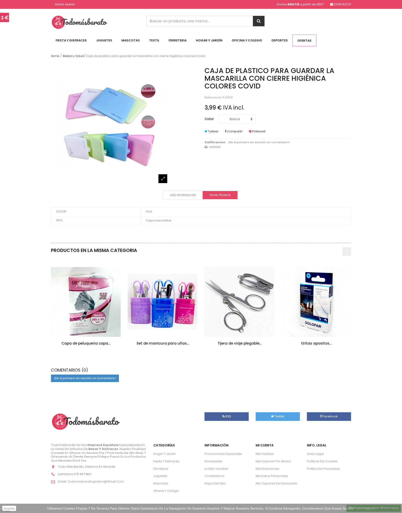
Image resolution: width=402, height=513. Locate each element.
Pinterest (258, 131)
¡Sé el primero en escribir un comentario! (259, 142)
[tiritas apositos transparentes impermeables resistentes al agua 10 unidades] (316, 302)
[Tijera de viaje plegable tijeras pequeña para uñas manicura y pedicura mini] (239, 302)
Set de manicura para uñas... (163, 343)
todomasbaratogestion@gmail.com (95, 481)
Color (209, 119)
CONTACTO (342, 4)
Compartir (234, 131)
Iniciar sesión (65, 5)
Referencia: (213, 98)
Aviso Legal (315, 454)
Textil (154, 40)
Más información (183, 195)
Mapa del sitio (215, 483)
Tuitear (212, 131)
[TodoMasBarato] (79, 22)
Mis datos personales (272, 476)
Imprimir (215, 147)
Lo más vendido (216, 468)
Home (55, 56)
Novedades (213, 461)
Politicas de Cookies (322, 461)
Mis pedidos (265, 454)
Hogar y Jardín (209, 40)
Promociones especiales (223, 454)
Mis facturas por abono (273, 461)
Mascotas (130, 40)
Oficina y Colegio (247, 40)
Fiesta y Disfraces (71, 40)
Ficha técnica (220, 195)
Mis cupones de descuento (276, 483)
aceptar (9, 508)
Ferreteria (178, 40)
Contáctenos (214, 476)
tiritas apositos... (316, 343)
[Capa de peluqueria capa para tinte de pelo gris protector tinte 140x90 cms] (86, 302)
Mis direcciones (267, 468)
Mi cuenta (265, 445)
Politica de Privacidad (323, 468)
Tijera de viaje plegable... (239, 343)
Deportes (279, 40)
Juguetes (104, 40)
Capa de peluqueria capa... (85, 343)
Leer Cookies (365, 508)
